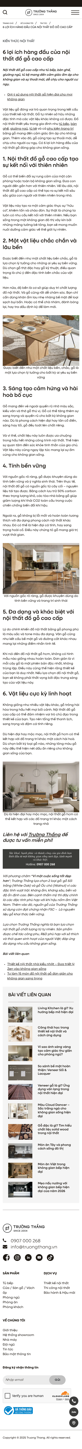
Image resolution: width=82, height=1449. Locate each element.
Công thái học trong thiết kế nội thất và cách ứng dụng (53, 1031)
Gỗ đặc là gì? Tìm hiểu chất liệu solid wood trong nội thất (55, 1129)
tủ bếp (64, 124)
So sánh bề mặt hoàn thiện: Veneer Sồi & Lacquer (54, 1070)
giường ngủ (19, 129)
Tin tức (8, 1349)
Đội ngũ (9, 1344)
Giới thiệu (10, 1330)
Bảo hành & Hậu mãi (59, 1293)
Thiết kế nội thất (56, 1283)
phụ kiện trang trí (60, 129)
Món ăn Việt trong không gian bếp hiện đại (53, 1168)
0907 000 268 (26, 1241)
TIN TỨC (43, 23)
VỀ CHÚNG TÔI (26, 23)
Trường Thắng (44, 835)
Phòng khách (13, 1307)
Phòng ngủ (11, 1297)
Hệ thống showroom (18, 1335)
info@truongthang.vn (34, 1247)
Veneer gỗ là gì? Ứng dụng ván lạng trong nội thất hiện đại (54, 1089)
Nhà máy (10, 1340)
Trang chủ (8, 23)
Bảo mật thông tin (17, 1354)
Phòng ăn (10, 1302)
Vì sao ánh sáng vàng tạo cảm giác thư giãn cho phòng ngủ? (55, 1051)
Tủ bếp (8, 1283)
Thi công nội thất (57, 1288)
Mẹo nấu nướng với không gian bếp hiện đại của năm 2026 (53, 1187)
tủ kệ (33, 129)
